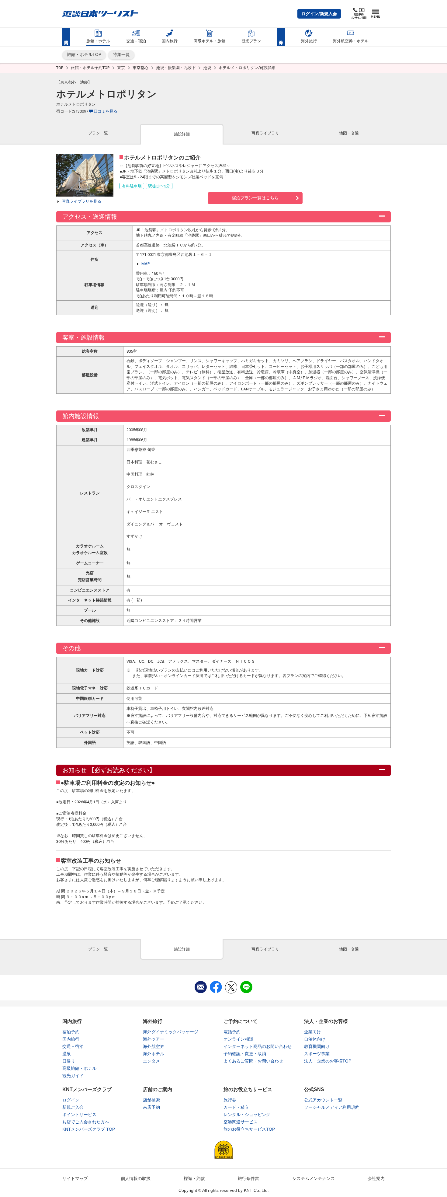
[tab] (98, 134)
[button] (319, 14)
